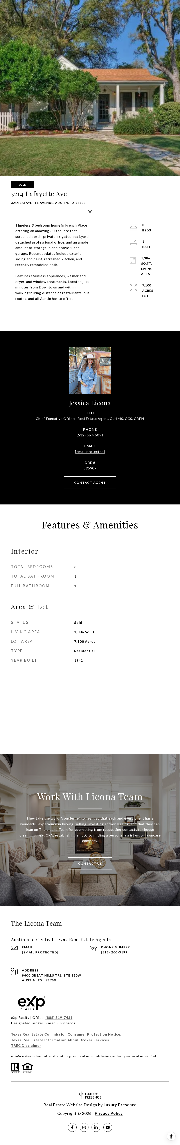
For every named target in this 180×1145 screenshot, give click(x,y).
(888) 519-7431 (58, 1017)
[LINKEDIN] (96, 1127)
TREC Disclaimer (26, 1045)
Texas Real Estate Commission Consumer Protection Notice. (66, 1034)
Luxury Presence (120, 1104)
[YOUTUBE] (107, 1127)
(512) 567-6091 (90, 435)
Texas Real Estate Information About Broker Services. (60, 1040)
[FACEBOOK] (72, 1127)
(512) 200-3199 (114, 952)
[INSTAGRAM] (84, 1127)
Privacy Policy (109, 1113)
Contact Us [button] (90, 863)
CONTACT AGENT (90, 482)
